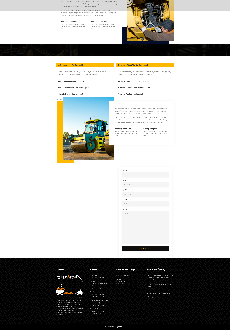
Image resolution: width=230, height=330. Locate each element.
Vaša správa (125, 209)
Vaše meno (125, 171)
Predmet (124, 199)
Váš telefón (125, 190)
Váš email (124, 180)
